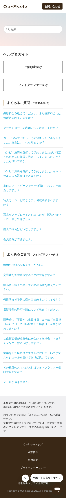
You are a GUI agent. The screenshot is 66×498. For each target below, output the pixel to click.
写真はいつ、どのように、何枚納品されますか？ (30, 202)
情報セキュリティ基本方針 (33, 483)
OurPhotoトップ (33, 444)
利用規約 (33, 459)
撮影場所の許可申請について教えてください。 (32, 309)
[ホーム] (15, 6)
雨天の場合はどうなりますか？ (22, 229)
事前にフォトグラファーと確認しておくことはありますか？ (32, 188)
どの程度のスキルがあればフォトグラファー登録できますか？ (32, 370)
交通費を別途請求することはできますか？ (29, 275)
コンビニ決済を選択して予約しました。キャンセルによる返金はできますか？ (32, 173)
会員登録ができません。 (18, 239)
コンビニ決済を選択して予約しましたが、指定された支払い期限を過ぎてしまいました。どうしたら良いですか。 (32, 157)
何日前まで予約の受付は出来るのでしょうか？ (32, 299)
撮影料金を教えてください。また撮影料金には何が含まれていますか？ (32, 115)
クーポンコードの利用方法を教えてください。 (32, 128)
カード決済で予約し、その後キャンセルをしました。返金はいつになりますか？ (32, 140)
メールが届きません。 (17, 382)
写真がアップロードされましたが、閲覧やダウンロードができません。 (32, 217)
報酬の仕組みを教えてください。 (24, 265)
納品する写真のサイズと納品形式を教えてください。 (32, 287)
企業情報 (33, 452)
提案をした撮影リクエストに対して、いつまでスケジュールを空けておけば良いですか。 (32, 355)
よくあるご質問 (38, 414)
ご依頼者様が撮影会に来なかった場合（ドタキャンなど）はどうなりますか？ (32, 341)
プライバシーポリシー (33, 467)
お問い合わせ (52, 6)
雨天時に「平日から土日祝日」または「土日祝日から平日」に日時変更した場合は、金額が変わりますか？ (32, 324)
